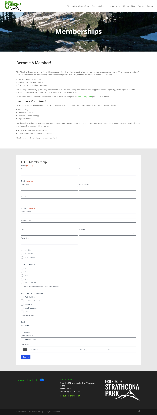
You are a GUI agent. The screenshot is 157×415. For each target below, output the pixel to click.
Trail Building (30, 297)
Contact (141, 6)
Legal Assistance (31, 308)
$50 (26, 275)
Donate (150, 6)
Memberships (129, 6)
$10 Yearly (29, 254)
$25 (26, 272)
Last (80, 169)
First (22, 169)
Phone (23, 196)
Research (28, 304)
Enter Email (25, 184)
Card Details (25, 344)
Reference (114, 6)
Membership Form (85, 97)
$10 (26, 268)
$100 (26, 279)
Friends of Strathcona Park (78, 6)
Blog (93, 6)
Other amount (30, 283)
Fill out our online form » (70, 396)
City (22, 229)
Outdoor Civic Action (32, 301)
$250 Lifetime (30, 257)
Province (82, 229)
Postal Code (25, 238)
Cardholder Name (27, 335)
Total (23, 322)
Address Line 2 (26, 220)
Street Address (26, 212)
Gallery (101, 6)
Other (27, 312)
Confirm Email (84, 184)
